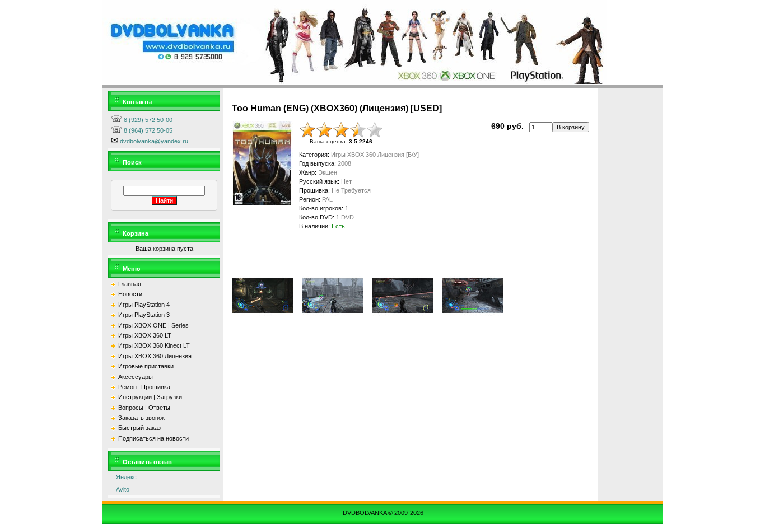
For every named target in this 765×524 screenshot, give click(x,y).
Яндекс (124, 477)
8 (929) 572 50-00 (147, 119)
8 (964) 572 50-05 (147, 130)
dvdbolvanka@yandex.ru (153, 141)
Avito (120, 489)
